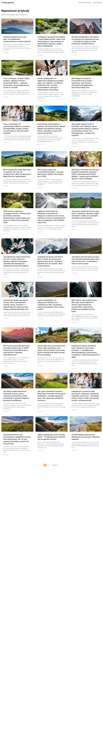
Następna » (55, 465)
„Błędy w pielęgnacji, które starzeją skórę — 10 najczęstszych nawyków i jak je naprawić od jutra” (51, 437)
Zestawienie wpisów (84, 2)
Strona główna (97, 2)
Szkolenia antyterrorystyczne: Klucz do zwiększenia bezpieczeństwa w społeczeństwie (17, 39)
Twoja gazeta (7, 2)
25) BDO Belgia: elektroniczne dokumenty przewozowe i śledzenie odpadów (86, 437)
